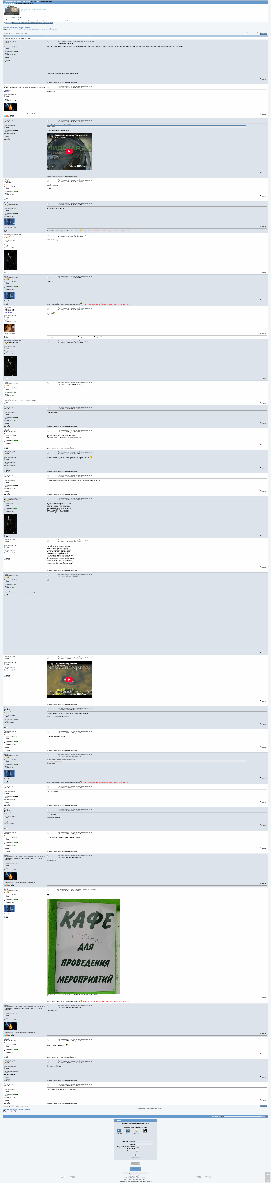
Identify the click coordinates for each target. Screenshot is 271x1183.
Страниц (6, 33)
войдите (33, 1)
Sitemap (144, 1179)
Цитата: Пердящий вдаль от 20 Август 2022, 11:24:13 (61, 759)
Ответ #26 (62, 1007)
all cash (6, 430)
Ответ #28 (62, 1062)
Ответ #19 (62, 733)
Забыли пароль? (136, 1157)
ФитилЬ (6, 86)
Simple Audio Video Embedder (133, 1179)
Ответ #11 (62, 432)
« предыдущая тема (247, 32)
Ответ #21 (62, 787)
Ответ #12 (62, 453)
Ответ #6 (62, 278)
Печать (264, 33)
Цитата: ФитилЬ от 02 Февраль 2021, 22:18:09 (59, 124)
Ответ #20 (62, 756)
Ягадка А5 (7, 308)
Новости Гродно (17, 22)
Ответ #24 (62, 857)
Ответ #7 (62, 309)
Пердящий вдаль (10, 41)
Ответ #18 (62, 710)
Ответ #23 (62, 834)
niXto (6, 382)
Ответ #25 (61, 891)
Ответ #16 (62, 576)
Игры (30, 22)
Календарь (36, 22)
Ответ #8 (62, 342)
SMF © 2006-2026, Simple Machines (135, 1178)
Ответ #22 (62, 811)
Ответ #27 (62, 1041)
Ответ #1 (62, 88)
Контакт (135, 1169)
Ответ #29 (62, 1085)
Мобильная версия (135, 1175)
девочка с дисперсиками (12, 234)
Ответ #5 (62, 236)
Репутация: (7, 47)
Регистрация (48, 22)
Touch (6, 203)
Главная (9, 22)
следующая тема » (260, 32)
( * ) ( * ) (13, 29)
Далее (18, 33)
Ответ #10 (62, 408)
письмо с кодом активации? (24, 3)
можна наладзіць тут (62, 20)
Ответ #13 (62, 476)
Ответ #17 (62, 658)
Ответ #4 (62, 204)
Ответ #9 (62, 384)
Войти (42, 22)
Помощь (26, 22)
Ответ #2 (62, 121)
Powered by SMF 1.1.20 (135, 1176)
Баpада (6, 180)
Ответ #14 (62, 500)
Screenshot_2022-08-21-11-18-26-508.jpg (60, 994)
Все (22, 33)
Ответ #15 (62, 541)
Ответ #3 (62, 181)
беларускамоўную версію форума (44, 20)
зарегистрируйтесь (46, 1)
